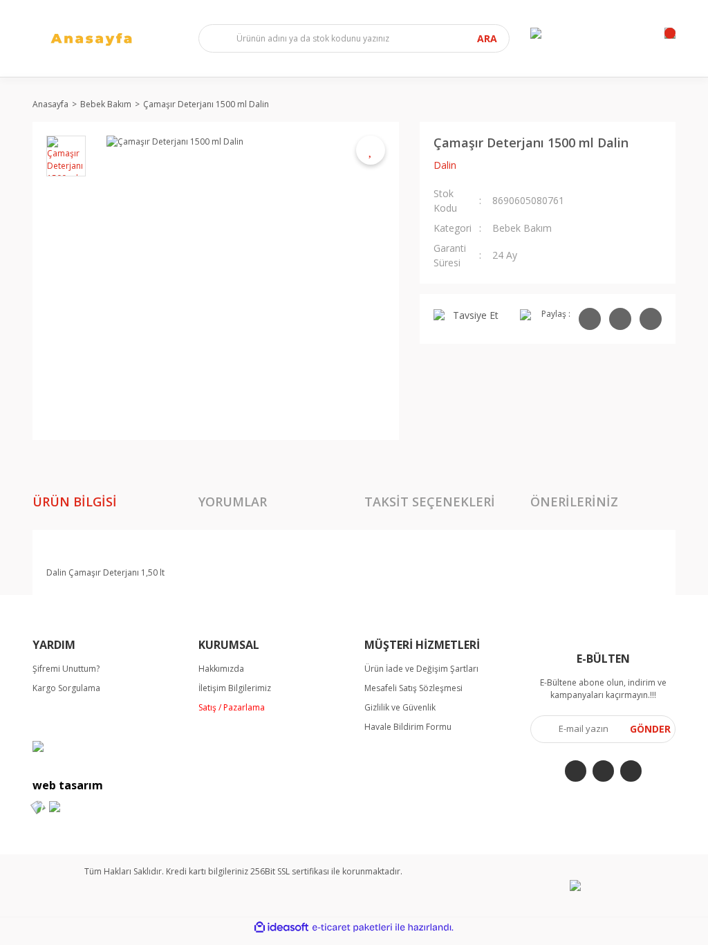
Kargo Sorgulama (66, 688)
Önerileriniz (574, 501)
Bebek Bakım (522, 228)
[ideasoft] (281, 927)
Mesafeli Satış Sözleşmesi (413, 688)
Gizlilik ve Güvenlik (400, 707)
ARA (487, 38)
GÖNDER (650, 728)
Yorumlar (232, 501)
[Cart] (670, 33)
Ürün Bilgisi (74, 501)
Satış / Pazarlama (231, 707)
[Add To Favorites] (370, 150)
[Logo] (105, 38)
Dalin (445, 165)
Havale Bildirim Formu (407, 727)
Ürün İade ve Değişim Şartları (421, 669)
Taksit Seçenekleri (429, 501)
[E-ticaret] (352, 927)
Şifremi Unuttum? (66, 669)
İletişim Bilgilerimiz (234, 688)
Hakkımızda (221, 669)
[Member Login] (535, 33)
